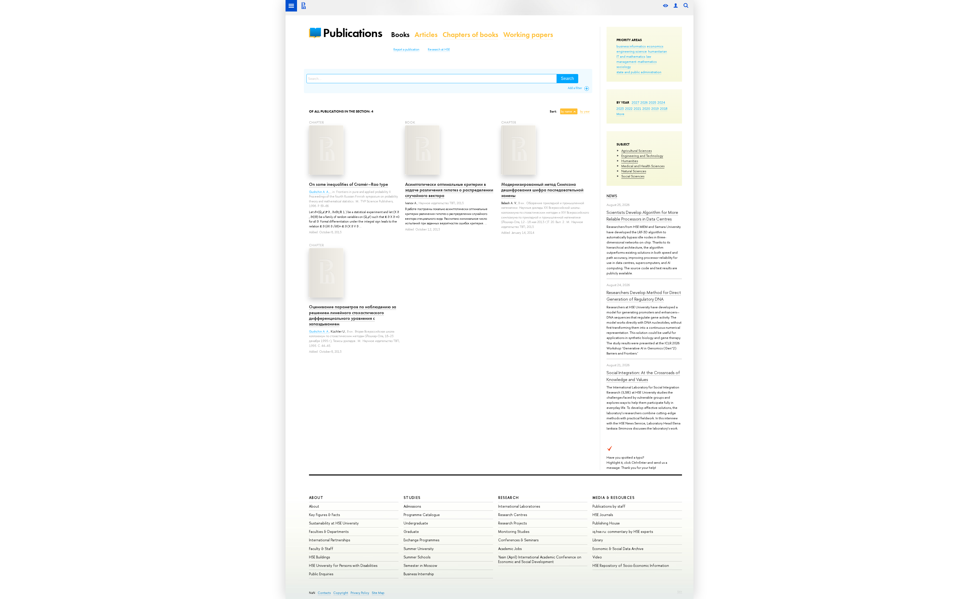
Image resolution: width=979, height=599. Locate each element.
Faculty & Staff (321, 548)
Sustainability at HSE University (334, 523)
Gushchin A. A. (319, 192)
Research (508, 497)
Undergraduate (416, 523)
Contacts (324, 593)
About (316, 497)
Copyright (340, 593)
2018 (663, 108)
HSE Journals (602, 514)
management (626, 61)
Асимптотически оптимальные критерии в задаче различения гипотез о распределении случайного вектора (449, 189)
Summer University (419, 548)
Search (567, 78)
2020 (646, 108)
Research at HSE (439, 49)
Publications (352, 33)
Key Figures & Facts (324, 514)
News (612, 196)
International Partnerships (329, 539)
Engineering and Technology (642, 155)
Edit (679, 591)
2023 (620, 108)
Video (597, 557)
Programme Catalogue (422, 514)
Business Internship (419, 573)
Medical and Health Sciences (642, 166)
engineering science (631, 51)
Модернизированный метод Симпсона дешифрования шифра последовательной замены (542, 189)
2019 (655, 108)
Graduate (411, 531)
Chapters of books (470, 34)
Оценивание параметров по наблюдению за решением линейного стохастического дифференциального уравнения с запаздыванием (352, 315)
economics (655, 46)
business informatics (631, 46)
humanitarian (657, 51)
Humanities (629, 160)
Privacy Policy (360, 593)
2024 (661, 102)
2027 (635, 102)
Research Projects (512, 523)
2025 (652, 102)
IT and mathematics (630, 56)
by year (585, 111)
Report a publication (406, 49)
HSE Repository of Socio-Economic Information (630, 565)
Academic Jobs (510, 548)
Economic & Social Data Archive (617, 548)
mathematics (647, 61)
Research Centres (512, 514)
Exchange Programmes (421, 539)
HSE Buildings (319, 557)
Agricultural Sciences (636, 150)
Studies (412, 497)
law (648, 56)
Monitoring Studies (513, 531)
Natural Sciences (633, 171)
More (620, 114)
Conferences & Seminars (518, 539)
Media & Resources (613, 497)
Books (400, 34)
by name (566, 111)
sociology (623, 66)
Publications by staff (608, 506)
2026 (644, 102)
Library (597, 539)
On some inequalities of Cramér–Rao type (348, 184)
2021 (637, 108)
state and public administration (638, 72)
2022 (629, 108)
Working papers (528, 34)
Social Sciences (632, 176)
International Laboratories (519, 506)
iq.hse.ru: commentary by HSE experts (622, 531)
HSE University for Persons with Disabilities (343, 565)
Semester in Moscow (420, 565)
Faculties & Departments (329, 531)
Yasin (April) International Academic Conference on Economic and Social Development (539, 559)
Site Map (378, 593)
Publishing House (606, 523)
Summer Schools (417, 557)
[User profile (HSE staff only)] (675, 5)
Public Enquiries (321, 573)
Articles (426, 34)
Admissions (412, 506)
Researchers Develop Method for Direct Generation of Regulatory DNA (644, 295)
